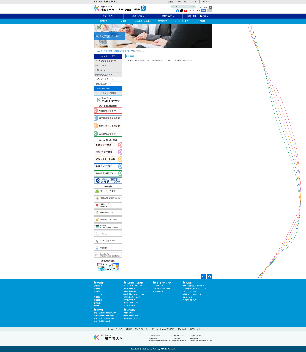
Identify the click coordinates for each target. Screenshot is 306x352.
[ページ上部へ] (203, 276)
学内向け (193, 329)
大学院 (123, 21)
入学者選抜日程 (129, 288)
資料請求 (171, 2)
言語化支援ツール (103, 88)
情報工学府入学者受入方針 (104, 318)
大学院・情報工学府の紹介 (104, 315)
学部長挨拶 (98, 286)
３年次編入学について (131, 297)
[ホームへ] (209, 276)
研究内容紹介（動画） (131, 315)
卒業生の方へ (168, 16)
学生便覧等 (98, 300)
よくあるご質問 (129, 306)
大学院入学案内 (129, 300)
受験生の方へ (108, 16)
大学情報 (97, 288)
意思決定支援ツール (103, 84)
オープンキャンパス (131, 303)
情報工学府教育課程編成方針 (105, 313)
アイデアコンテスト (190, 300)
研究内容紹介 (128, 313)
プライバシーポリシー (143, 329)
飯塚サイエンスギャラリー (193, 294)
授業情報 (97, 297)
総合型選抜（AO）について (133, 294)
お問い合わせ (182, 329)
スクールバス (158, 286)
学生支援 (97, 303)
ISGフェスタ (187, 297)
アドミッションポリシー (132, 286)
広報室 (202, 21)
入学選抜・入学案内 (143, 21)
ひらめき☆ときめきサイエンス (194, 288)
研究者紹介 (162, 21)
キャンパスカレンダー (161, 288)
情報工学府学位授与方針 (103, 321)
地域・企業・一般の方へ (197, 16)
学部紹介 (103, 21)
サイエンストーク (189, 291)
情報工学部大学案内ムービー (193, 286)
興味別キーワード (130, 318)
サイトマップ (183, 2)
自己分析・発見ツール (104, 79)
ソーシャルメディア (164, 329)
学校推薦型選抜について (132, 291)
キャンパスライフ (182, 21)
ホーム (110, 329)
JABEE (96, 306)
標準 (203, 10)
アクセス (194, 2)
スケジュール (206, 2)
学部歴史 (97, 291)
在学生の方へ (138, 16)
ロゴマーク (98, 294)
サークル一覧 (158, 291)
